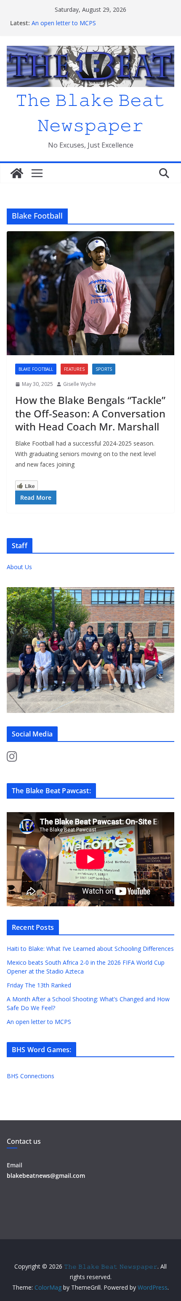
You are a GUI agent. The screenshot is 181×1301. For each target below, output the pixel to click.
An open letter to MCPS (64, 23)
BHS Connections (30, 1076)
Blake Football (36, 369)
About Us (19, 567)
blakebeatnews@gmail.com (46, 1176)
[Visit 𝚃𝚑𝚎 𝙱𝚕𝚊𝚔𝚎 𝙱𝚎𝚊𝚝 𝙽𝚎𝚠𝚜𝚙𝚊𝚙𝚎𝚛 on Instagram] (12, 759)
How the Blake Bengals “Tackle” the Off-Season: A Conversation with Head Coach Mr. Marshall (90, 413)
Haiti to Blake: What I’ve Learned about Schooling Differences (90, 949)
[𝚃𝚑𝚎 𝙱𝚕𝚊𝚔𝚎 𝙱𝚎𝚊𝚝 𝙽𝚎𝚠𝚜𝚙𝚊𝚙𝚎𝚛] (17, 173)
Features (74, 369)
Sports (104, 369)
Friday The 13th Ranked (39, 985)
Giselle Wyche (79, 384)
